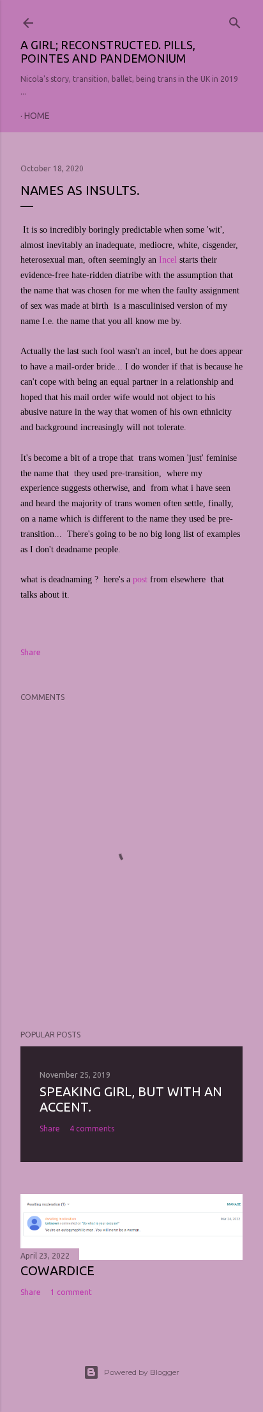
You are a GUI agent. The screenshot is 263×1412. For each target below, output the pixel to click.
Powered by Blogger (141, 1372)
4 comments (92, 1128)
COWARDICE (57, 1270)
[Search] (235, 20)
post (140, 579)
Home (37, 116)
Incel (168, 260)
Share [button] (30, 652)
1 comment (71, 1292)
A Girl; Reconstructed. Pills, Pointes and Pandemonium (107, 51)
